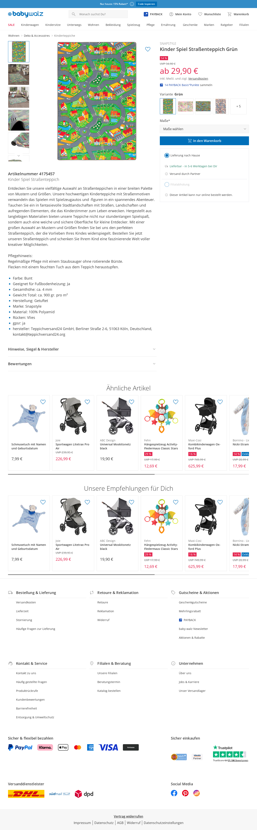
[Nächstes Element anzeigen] (19, 156)
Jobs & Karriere (189, 682)
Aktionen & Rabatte (192, 637)
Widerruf (103, 620)
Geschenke (190, 25)
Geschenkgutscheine (193, 602)
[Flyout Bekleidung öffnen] (122, 25)
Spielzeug (133, 25)
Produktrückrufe (27, 691)
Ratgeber (227, 25)
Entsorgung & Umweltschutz (35, 717)
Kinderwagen (30, 25)
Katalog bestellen (109, 691)
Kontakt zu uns (26, 673)
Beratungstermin (108, 682)
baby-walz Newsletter (193, 629)
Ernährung (168, 25)
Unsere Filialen (107, 673)
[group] (96, 101)
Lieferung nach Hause (185, 155)
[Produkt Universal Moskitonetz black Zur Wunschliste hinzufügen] (131, 402)
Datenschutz (104, 823)
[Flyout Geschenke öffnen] (199, 25)
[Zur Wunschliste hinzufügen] (148, 49)
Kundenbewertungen (30, 699)
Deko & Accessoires (37, 35)
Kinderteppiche (64, 35)
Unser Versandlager (192, 691)
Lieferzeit (22, 611)
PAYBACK (190, 620)
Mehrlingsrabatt (190, 611)
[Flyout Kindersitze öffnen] (62, 25)
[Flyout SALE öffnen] (16, 25)
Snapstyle (168, 43)
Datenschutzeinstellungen (164, 823)
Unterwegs (74, 25)
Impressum (82, 823)
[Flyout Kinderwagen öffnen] (40, 25)
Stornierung (24, 620)
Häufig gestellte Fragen (31, 682)
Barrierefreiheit (26, 708)
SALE (11, 25)
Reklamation (105, 611)
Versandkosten (26, 602)
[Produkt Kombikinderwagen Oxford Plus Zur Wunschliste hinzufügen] (220, 402)
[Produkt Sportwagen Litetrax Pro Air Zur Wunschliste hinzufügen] (87, 402)
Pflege (151, 25)
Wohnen (93, 25)
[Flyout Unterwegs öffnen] (83, 25)
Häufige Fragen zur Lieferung (35, 629)
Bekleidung (113, 25)
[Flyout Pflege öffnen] (156, 25)
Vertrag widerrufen (128, 816)
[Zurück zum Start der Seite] (252, 801)
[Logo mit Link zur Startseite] (25, 14)
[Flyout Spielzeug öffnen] (141, 25)
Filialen (244, 25)
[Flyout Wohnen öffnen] (100, 25)
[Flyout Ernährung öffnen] (177, 25)
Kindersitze (53, 25)
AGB (120, 823)
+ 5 (238, 106)
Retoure (102, 602)
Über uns (185, 673)
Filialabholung (180, 184)
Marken (209, 25)
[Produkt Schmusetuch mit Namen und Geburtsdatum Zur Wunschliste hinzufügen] (43, 402)
